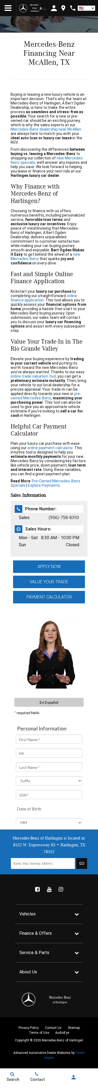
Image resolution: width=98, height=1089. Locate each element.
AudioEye (62, 1033)
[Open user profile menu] (73, 1077)
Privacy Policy (29, 1028)
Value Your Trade (49, 581)
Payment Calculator (49, 597)
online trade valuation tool (33, 376)
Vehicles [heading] (27, 914)
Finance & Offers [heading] (35, 933)
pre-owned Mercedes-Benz (46, 395)
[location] (63, 8)
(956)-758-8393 (64, 517)
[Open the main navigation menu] (8, 8)
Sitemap (74, 1028)
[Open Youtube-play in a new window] (49, 889)
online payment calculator (50, 448)
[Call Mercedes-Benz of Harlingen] (72, 8)
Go (81, 863)
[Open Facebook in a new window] (37, 889)
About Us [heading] (28, 971)
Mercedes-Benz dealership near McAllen (46, 129)
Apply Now (49, 566)
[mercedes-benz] (23, 8)
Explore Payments (44, 485)
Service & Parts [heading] (34, 952)
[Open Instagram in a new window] (61, 889)
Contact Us (53, 1028)
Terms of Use (39, 1033)
